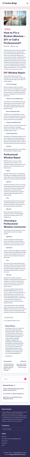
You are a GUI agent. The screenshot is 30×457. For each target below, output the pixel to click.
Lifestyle (7, 29)
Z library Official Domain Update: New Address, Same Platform (13, 389)
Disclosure (4, 443)
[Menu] (27, 3)
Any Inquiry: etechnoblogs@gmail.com (11, 438)
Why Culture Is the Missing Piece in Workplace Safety (12, 398)
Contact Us (5, 441)
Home (3, 445)
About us (4, 436)
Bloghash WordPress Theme (17, 454)
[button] (8, 356)
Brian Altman (10, 326)
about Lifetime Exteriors (14, 69)
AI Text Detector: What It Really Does (13, 393)
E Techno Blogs (10, 3)
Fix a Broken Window (9, 317)
